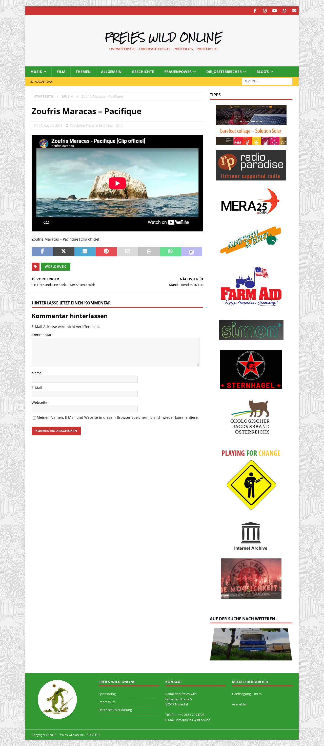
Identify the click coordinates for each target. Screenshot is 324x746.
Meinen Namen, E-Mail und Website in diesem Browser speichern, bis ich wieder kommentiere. (118, 417)
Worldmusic (55, 266)
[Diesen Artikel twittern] (63, 251)
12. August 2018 (50, 125)
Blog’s (262, 71)
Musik (36, 71)
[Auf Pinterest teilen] (106, 251)
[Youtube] (274, 10)
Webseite (39, 402)
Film (61, 71)
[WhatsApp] (284, 10)
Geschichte (143, 71)
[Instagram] (264, 10)
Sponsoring (107, 694)
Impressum (107, 702)
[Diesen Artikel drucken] (148, 251)
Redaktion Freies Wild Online (91, 125)
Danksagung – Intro (247, 694)
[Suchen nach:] (267, 81)
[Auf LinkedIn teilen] (85, 251)
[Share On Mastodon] (191, 251)
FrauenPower (178, 71)
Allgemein (111, 71)
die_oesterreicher (224, 71)
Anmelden (240, 704)
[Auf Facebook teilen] (42, 251)
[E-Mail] (294, 10)
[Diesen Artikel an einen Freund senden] (127, 251)
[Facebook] (254, 10)
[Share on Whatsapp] (170, 251)
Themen (83, 71)
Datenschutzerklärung (115, 709)
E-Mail (37, 387)
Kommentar (42, 334)
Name (37, 373)
